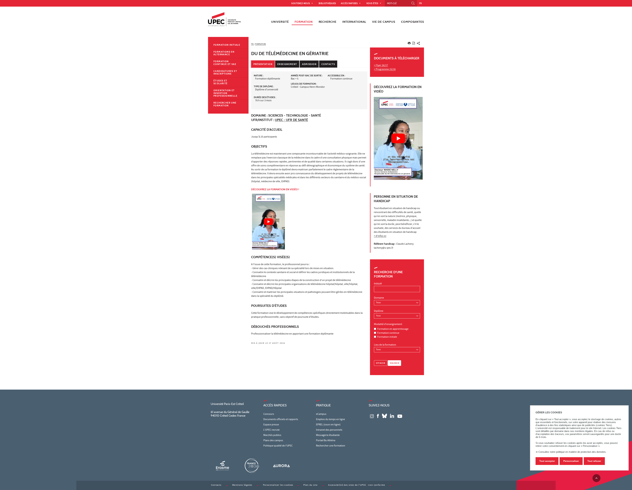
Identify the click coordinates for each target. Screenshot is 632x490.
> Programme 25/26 (385, 70)
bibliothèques (327, 3)
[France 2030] (252, 466)
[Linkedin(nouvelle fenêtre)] (392, 416)
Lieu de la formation (385, 345)
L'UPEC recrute (271, 430)
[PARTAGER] (418, 44)
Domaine (379, 298)
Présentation (262, 64)
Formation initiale (387, 337)
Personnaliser (571, 461)
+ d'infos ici (380, 236)
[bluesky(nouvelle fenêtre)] (384, 416)
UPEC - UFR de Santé (291, 120)
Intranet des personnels (329, 430)
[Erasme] (222, 466)
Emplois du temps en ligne (330, 420)
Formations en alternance (223, 53)
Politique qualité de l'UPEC (278, 446)
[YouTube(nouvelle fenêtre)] (399, 416)
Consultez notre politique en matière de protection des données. (572, 451)
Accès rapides (349, 3)
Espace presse (271, 425)
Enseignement (287, 64)
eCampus (321, 414)
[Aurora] (281, 466)
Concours (268, 414)
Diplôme (378, 311)
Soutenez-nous (301, 3)
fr (420, 3)
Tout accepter (547, 461)
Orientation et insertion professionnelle (225, 93)
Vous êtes (372, 3)
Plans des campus (273, 441)
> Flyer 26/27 (381, 66)
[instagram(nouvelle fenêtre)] (372, 416)
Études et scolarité (220, 82)
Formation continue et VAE (224, 63)
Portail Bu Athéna (325, 441)
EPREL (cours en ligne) (328, 425)
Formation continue (388, 333)
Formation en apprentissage (392, 329)
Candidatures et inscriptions (225, 72)
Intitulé (378, 284)
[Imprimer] (409, 44)
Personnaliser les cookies (278, 485)
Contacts (328, 64)
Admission (309, 64)
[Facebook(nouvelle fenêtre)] (378, 416)
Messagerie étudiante (328, 435)
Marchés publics (272, 435)
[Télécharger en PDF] (413, 44)
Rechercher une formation (225, 104)
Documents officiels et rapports (280, 420)
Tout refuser (594, 461)
